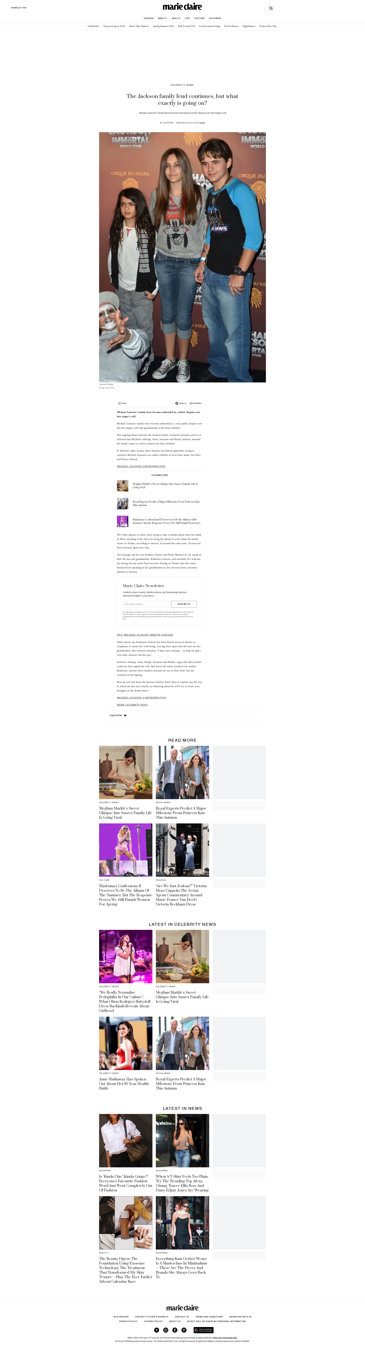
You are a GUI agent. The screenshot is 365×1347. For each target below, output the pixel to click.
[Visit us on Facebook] (174, 1330)
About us (175, 1321)
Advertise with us (240, 1317)
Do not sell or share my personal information (216, 1321)
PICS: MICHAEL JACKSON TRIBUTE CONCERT (145, 634)
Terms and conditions (209, 1317)
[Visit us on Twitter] (156, 1330)
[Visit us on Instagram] (165, 1330)
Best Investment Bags (209, 26)
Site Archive (121, 1317)
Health (176, 18)
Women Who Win (267, 26)
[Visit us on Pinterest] (184, 1330)
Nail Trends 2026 (186, 26)
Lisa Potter (168, 123)
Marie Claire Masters (139, 26)
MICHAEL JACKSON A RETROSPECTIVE (141, 466)
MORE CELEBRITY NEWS (132, 704)
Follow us (182, 403)
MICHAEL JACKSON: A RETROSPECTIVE (141, 697)
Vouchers (215, 18)
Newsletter (197, 403)
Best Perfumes (231, 26)
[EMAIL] (125, 715)
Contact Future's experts (151, 1317)
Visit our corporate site (225, 1338)
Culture (199, 18)
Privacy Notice (128, 614)
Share (124, 403)
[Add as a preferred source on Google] (222, 1330)
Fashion (149, 18)
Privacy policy (128, 1321)
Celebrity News (182, 85)
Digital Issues (248, 26)
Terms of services (154, 612)
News (202, 123)
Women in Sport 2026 (114, 26)
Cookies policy (153, 1321)
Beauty (162, 18)
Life (187, 18)
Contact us (182, 1317)
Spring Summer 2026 (163, 26)
